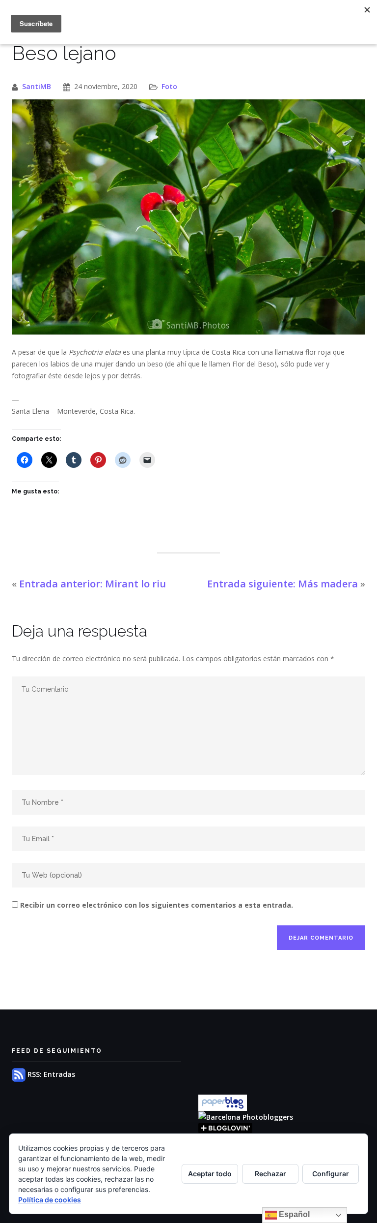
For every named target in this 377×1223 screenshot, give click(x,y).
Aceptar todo (210, 1173)
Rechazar (270, 1173)
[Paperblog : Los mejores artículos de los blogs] (222, 1101)
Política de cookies (49, 1199)
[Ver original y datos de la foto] (188, 217)
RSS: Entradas (50, 1074)
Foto (169, 86)
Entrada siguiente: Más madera (282, 583)
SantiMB (36, 86)
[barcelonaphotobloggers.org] (245, 1116)
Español (293, 1214)
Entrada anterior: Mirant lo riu (92, 583)
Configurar (330, 1173)
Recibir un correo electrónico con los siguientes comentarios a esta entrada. (156, 905)
